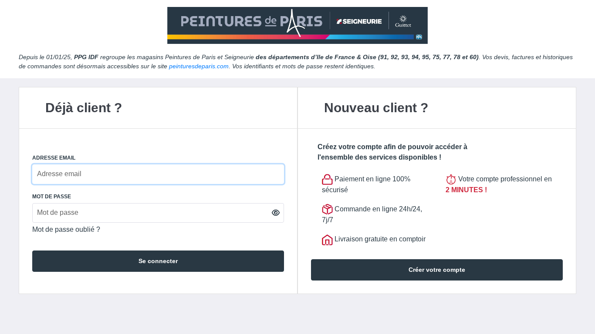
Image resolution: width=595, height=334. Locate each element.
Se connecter (158, 260)
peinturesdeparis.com (199, 66)
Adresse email (53, 158)
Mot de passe (51, 197)
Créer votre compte (437, 269)
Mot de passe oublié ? (66, 229)
